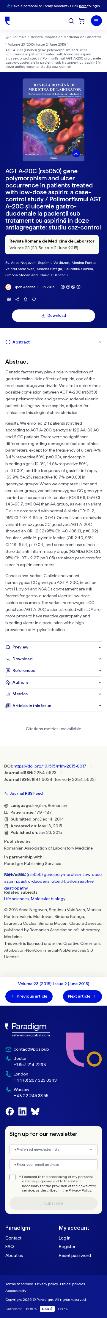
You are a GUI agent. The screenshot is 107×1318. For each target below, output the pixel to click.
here (82, 6)
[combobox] (54, 1149)
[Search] (71, 21)
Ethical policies (72, 1284)
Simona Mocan (17, 275)
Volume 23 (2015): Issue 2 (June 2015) (37, 44)
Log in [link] (64, 1238)
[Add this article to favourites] (34, 299)
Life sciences (16, 898)
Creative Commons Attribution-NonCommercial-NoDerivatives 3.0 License (52, 950)
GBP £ (63, 1308)
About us (14, 1255)
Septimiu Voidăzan (53, 262)
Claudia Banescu (54, 275)
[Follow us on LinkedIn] (22, 1111)
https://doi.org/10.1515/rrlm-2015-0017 (50, 766)
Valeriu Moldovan (19, 269)
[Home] (7, 21)
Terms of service (19, 1284)
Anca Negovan (23, 262)
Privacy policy (46, 1284)
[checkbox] (12, 1177)
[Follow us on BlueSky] (35, 1111)
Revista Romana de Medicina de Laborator (66, 37)
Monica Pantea (84, 262)
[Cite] (9, 299)
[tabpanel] (53, 494)
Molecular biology (48, 898)
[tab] (53, 342)
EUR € (31, 1308)
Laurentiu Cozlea (78, 269)
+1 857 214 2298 (30, 1064)
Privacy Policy (80, 1190)
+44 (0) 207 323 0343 (35, 1080)
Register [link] (67, 1246)
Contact (13, 1238)
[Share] (17, 299)
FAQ (9, 1246)
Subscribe (53, 1203)
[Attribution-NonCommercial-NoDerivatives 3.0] (71, 287)
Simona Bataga (49, 269)
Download (57, 315)
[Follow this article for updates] (25, 299)
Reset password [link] (75, 1255)
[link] (31, 1030)
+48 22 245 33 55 (31, 1095)
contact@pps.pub (31, 1049)
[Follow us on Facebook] (9, 1111)
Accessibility (15, 1290)
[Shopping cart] (81, 21)
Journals (19, 37)
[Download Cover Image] (76, 153)
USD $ (47, 1308)
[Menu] (96, 20)
